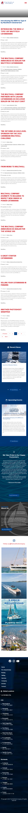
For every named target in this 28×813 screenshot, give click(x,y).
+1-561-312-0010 (7, 734)
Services (3, 678)
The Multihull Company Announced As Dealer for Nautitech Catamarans (13, 60)
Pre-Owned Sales (6, 670)
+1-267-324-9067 (7, 705)
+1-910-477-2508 (7, 724)
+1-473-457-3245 (7, 769)
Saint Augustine (6, 723)
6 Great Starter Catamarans (8, 257)
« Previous (4, 334)
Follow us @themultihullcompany (14, 544)
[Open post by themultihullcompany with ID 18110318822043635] (14, 586)
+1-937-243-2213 (7, 719)
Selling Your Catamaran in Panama (13, 283)
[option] (14, 367)
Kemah (4, 747)
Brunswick (5, 718)
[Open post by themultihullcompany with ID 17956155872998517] (14, 612)
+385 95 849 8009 (7, 789)
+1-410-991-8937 (7, 710)
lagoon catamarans (22, 107)
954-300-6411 (6, 749)
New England (6, 703)
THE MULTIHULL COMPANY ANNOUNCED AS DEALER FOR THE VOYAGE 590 (13, 228)
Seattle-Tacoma (7, 752)
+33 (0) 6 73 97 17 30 (8, 793)
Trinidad (4, 782)
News (16, 105)
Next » (6, 336)
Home (3, 667)
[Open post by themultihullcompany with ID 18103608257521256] (14, 638)
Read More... (3, 51)
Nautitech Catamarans (14, 37)
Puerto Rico (5, 772)
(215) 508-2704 (6, 695)
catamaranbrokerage (8, 69)
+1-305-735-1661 (7, 779)
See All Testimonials (13, 495)
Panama (4, 777)
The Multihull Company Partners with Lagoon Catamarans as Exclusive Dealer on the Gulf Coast (13, 97)
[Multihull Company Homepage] (7, 2)
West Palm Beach (7, 733)
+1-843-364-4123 (7, 715)
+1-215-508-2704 (7, 739)
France (4, 792)
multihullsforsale (4, 70)
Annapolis (5, 708)
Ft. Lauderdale (6, 737)
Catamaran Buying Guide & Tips (13, 170)
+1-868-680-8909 (7, 784)
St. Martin (5, 763)
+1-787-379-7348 (7, 774)
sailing (17, 70)
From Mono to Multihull (13, 166)
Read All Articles (14, 389)
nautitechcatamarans (12, 70)
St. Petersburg (6, 742)
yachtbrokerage (4, 146)
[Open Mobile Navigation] (26, 2)
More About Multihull (6, 529)
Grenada (4, 768)
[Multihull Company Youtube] (17, 661)
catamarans (15, 69)
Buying (3, 672)
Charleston (5, 713)
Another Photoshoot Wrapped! (11, 310)
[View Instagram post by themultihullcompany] (25, 571)
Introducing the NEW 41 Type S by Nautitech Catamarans (12, 31)
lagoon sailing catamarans (6, 109)
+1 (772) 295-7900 (7, 729)
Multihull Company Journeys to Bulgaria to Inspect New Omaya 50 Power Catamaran (12, 197)
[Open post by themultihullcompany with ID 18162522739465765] (14, 560)
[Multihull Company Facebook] (10, 661)
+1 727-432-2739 (7, 744)
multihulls (20, 69)
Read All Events (14, 441)
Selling (3, 675)
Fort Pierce (5, 728)
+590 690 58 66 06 (7, 764)
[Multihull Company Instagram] (14, 661)
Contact (3, 686)
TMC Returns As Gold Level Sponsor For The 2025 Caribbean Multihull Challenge (13, 134)
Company (4, 681)
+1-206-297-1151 (7, 753)
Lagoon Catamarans (10, 105)
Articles (8, 37)
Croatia (4, 787)
